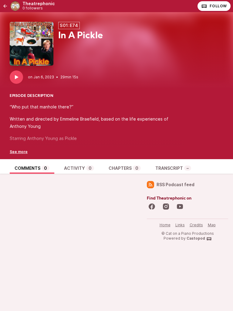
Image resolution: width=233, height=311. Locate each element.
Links (180, 225)
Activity (78, 168)
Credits (196, 225)
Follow (218, 6)
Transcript (172, 168)
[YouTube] (180, 206)
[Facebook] (152, 206)
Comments (31, 168)
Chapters (123, 168)
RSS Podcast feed (175, 184)
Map (212, 225)
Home (165, 225)
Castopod (196, 238)
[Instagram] (166, 206)
